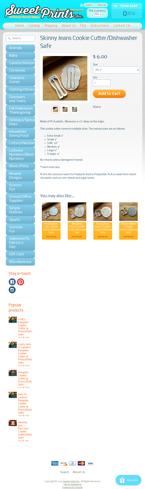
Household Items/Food (18, 134)
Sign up (102, 5)
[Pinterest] (20, 281)
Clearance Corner (17, 80)
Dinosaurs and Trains (17, 99)
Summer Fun (16, 229)
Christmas (17, 70)
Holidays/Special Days (18, 122)
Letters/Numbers (18, 143)
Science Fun (15, 187)
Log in (88, 5)
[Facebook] (12, 281)
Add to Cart (109, 94)
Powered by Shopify (72, 488)
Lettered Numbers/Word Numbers (18, 155)
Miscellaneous (18, 262)
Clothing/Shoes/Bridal (18, 90)
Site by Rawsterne (72, 485)
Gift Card (16, 254)
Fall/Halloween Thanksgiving (18, 111)
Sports (14, 220)
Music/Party (18, 166)
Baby (13, 56)
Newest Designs (15, 176)
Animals (15, 48)
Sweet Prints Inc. (71, 482)
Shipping (50, 26)
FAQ (83, 26)
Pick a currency (97, 11)
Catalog (34, 26)
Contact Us (121, 26)
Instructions (99, 26)
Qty (95, 77)
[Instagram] (12, 289)
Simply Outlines (15, 210)
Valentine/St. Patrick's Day (18, 243)
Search (64, 472)
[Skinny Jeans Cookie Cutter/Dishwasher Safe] (55, 109)
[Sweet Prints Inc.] (43, 17)
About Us (69, 26)
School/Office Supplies (18, 199)
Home (19, 26)
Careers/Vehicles (18, 63)
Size (95, 64)
